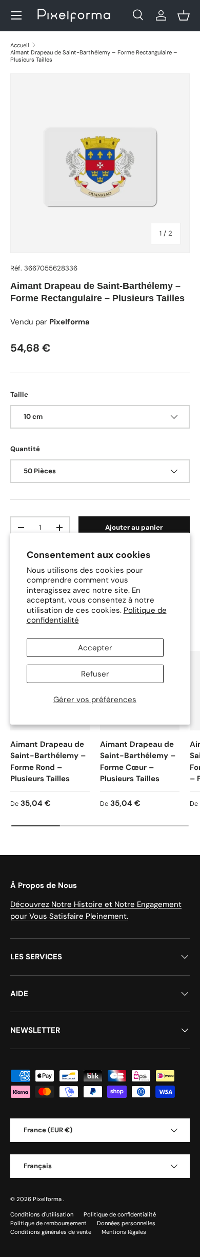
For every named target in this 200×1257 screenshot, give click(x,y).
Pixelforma (48, 1199)
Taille (19, 394)
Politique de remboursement (48, 1223)
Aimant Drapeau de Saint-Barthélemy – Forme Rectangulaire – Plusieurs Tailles (93, 56)
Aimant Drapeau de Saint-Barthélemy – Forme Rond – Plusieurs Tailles (48, 761)
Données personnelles (126, 1223)
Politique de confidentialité (120, 1214)
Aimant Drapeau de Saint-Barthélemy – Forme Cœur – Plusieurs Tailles (137, 761)
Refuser (95, 674)
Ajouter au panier (134, 527)
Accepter (95, 648)
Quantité (25, 448)
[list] (100, 163)
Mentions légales (124, 1231)
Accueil (19, 45)
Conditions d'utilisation (41, 1214)
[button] (183, 15)
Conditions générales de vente (50, 1231)
